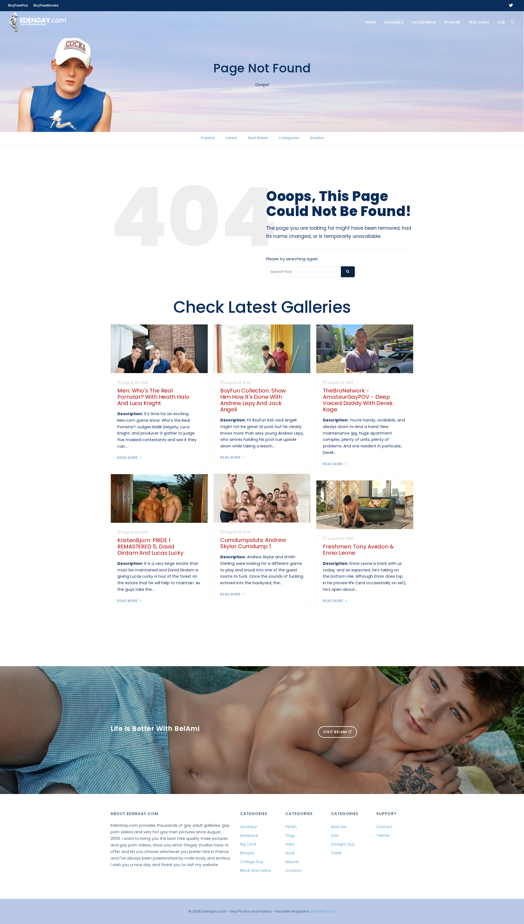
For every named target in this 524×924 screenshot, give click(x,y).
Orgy (290, 835)
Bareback (249, 835)
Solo (335, 835)
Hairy (290, 844)
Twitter (383, 835)
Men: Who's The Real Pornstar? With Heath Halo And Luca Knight (153, 397)
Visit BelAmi (335, 732)
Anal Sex (339, 826)
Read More (128, 457)
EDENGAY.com (323, 911)
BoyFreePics (18, 5)
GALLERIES (393, 22)
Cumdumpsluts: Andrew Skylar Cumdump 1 (253, 543)
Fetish (291, 826)
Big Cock (248, 844)
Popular (208, 137)
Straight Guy (343, 844)
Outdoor (293, 870)
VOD (501, 22)
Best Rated (258, 137)
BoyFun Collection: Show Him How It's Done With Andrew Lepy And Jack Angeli (253, 400)
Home (370, 22)
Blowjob (247, 853)
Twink (336, 853)
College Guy (251, 861)
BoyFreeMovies (46, 5)
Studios (452, 22)
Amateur (248, 826)
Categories (424, 22)
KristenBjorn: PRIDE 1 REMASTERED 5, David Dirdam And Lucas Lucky (150, 546)
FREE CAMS (479, 22)
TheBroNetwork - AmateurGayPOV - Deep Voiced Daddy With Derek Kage (358, 400)
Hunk (290, 853)
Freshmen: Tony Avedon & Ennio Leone (358, 550)
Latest (231, 137)
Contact (384, 826)
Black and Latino (255, 870)
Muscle (292, 861)
